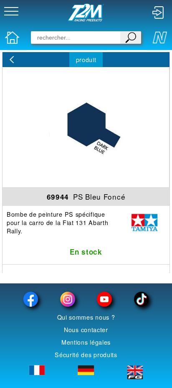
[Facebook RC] (31, 299)
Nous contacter (86, 329)
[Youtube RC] (104, 299)
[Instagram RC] (67, 299)
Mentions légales (86, 342)
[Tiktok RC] (141, 299)
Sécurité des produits (86, 354)
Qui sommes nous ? (86, 317)
